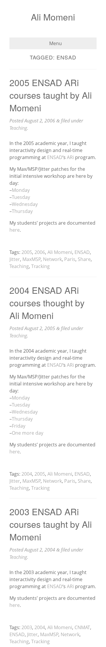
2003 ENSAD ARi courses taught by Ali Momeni (50, 524)
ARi (70, 157)
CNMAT (82, 627)
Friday (18, 426)
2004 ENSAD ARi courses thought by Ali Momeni (47, 303)
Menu (55, 43)
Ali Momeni (53, 17)
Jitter (14, 259)
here (14, 230)
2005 (26, 252)
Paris (69, 259)
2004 (26, 474)
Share (84, 259)
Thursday (22, 211)
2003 (26, 627)
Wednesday (25, 204)
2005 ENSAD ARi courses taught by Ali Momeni (50, 95)
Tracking (40, 266)
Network (52, 259)
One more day (27, 433)
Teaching (18, 128)
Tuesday (21, 197)
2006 (39, 252)
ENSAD (54, 157)
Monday (21, 190)
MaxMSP (31, 259)
